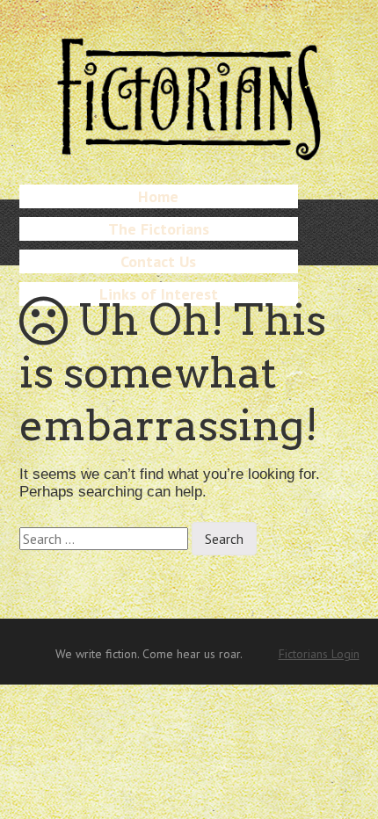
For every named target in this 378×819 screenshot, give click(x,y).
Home (158, 196)
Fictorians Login (319, 654)
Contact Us (158, 261)
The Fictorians (158, 229)
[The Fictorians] (189, 153)
